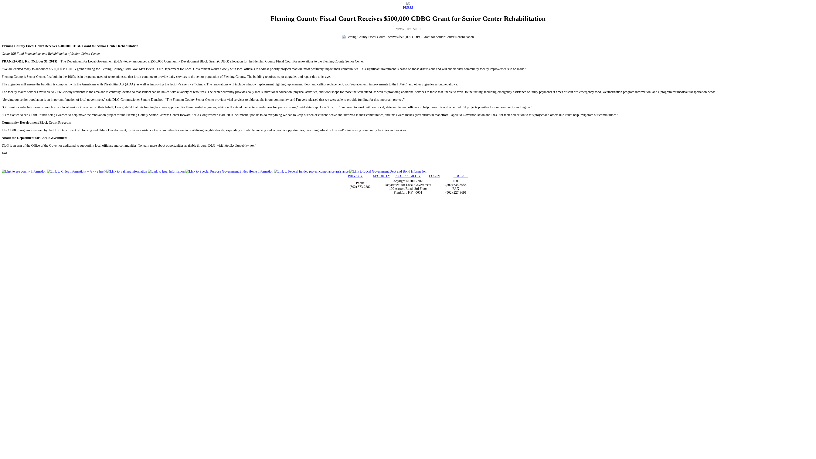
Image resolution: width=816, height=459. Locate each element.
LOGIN (434, 176)
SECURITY (381, 176)
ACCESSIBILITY (408, 176)
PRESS (408, 7)
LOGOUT (460, 176)
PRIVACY (355, 176)
